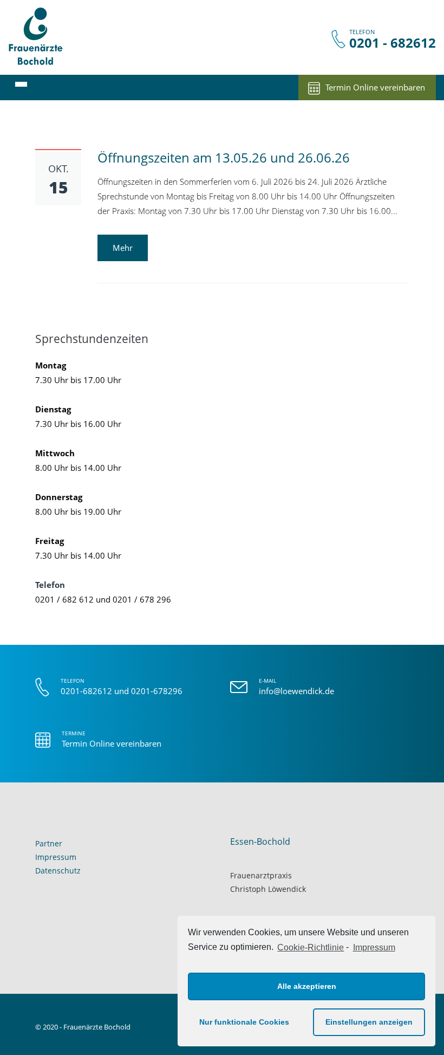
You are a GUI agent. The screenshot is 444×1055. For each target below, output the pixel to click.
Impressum (374, 947)
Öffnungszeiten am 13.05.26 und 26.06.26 (223, 157)
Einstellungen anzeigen (369, 1022)
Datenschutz (58, 870)
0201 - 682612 (392, 42)
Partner (48, 843)
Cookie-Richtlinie (310, 947)
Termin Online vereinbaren (375, 87)
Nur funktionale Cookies (244, 1022)
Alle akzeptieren (306, 986)
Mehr (123, 247)
